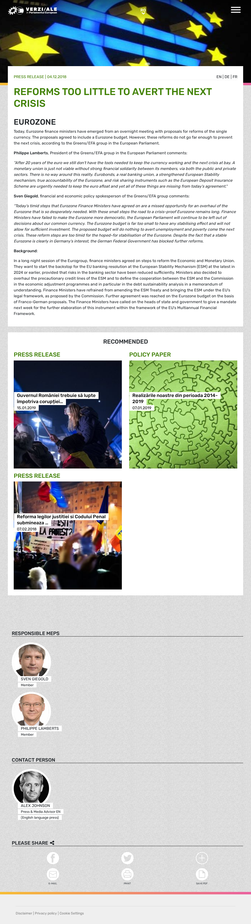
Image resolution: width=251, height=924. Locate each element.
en (219, 76)
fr (235, 76)
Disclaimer (24, 913)
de (227, 76)
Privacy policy (46, 913)
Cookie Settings (72, 913)
